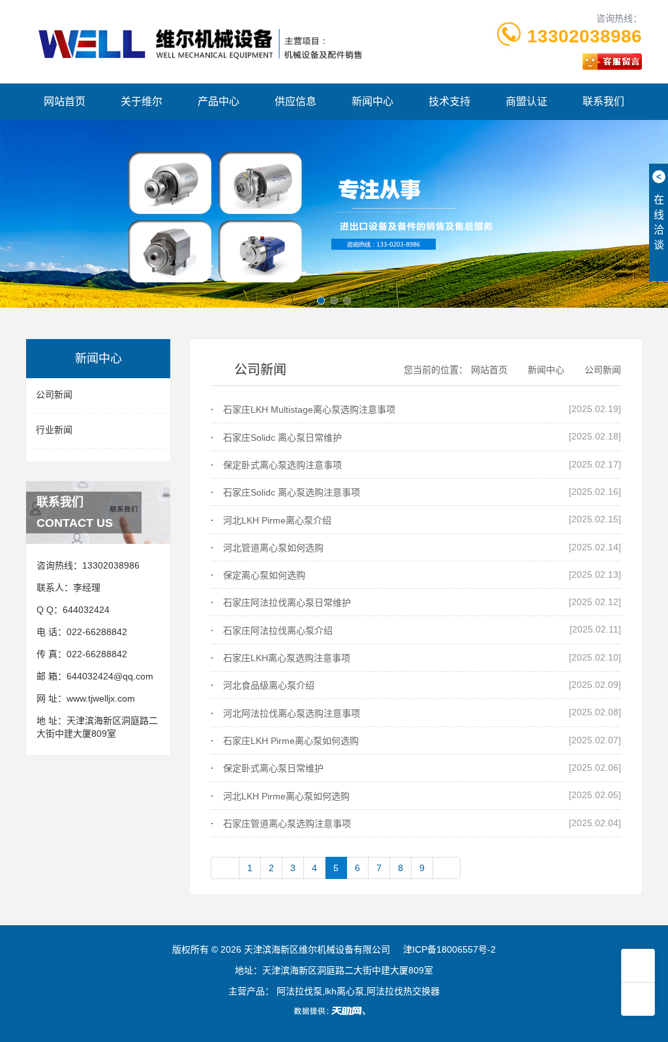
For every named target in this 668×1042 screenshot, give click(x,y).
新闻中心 (372, 101)
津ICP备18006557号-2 (449, 949)
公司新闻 (54, 394)
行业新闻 (54, 429)
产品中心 (218, 101)
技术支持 (449, 101)
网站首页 (64, 101)
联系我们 (603, 101)
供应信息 (295, 101)
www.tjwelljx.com (101, 698)
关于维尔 (141, 101)
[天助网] (334, 1010)
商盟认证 (526, 101)
